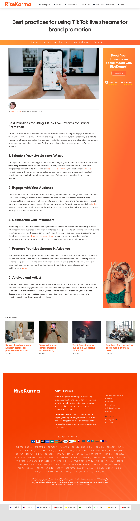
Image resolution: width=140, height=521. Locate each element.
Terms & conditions (114, 395)
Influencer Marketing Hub (41, 236)
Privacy (108, 398)
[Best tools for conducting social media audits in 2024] (120, 332)
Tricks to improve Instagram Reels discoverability (51, 331)
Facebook (109, 423)
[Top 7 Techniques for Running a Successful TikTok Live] (86, 332)
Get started (99, 42)
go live (88, 169)
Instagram (109, 419)
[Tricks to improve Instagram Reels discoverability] (53, 332)
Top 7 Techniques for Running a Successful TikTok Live (85, 331)
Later (24, 268)
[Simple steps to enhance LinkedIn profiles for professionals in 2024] (19, 332)
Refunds (109, 402)
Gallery (21, 331)
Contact (109, 411)
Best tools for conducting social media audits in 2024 (118, 331)
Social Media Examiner (56, 169)
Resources (110, 405)
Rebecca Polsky (16, 111)
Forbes (94, 204)
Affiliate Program (113, 408)
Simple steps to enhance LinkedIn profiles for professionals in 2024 (18, 331)
